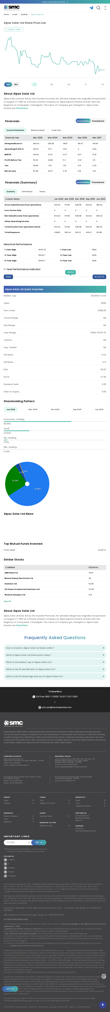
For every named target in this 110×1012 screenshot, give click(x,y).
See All (7, 601)
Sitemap (72, 1007)
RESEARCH (8, 813)
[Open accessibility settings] (102, 1004)
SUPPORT (80, 826)
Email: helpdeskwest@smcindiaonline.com (71, 767)
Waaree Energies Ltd (15, 594)
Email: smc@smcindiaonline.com (16, 765)
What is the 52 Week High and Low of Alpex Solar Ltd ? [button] (34, 676)
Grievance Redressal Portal (86, 831)
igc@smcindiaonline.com (16, 891)
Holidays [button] (7, 803)
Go (37, 842)
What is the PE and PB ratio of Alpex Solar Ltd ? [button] (31, 669)
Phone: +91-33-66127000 (13, 781)
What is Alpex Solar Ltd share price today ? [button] (29, 655)
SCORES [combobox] (11, 842)
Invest (14, 14)
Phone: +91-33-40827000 (13, 783)
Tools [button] (42, 800)
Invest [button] (6, 800)
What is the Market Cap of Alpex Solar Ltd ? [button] (29, 662)
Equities (24, 14)
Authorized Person (82, 816)
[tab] (15, 130)
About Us (79, 820)
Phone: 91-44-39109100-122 (65, 781)
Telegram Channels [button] (47, 803)
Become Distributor (83, 818)
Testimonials (63, 1007)
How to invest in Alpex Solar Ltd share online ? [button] (30, 647)
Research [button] (7, 822)
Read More (22, 108)
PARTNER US (81, 813)
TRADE (42, 797)
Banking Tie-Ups (48, 822)
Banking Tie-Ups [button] (46, 826)
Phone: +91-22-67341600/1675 (66, 764)
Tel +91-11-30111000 (25, 886)
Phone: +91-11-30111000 (12, 763)
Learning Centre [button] (46, 816)
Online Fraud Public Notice (53, 2)
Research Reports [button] (11, 816)
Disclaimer (33, 1007)
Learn (42, 813)
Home (6, 14)
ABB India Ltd (11, 572)
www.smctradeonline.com (48, 891)
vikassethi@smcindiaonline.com (18, 889)
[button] (91, 800)
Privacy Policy (43, 1007)
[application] (55, 56)
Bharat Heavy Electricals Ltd (19, 578)
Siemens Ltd (11, 583)
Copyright (53, 1007)
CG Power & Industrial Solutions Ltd (22, 589)
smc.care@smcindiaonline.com (68, 889)
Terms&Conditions (84, 1007)
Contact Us (80, 829)
